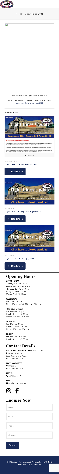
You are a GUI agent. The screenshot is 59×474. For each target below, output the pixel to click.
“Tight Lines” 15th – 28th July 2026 (19, 259)
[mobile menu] (55, 4)
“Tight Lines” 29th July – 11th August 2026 (23, 212)
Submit (12, 445)
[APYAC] (7, 4)
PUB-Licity (37, 464)
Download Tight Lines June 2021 (29, 103)
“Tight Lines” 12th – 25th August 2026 (21, 164)
